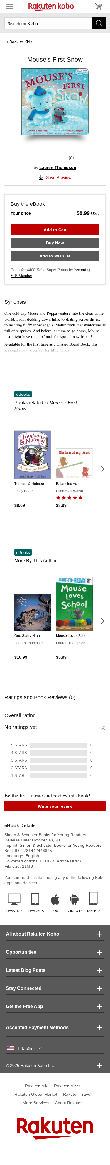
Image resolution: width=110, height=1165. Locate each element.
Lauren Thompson (57, 167)
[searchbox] (55, 23)
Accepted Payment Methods (37, 1027)
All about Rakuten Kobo (32, 933)
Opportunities (21, 952)
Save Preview (58, 177)
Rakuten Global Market (35, 1094)
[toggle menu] (9, 6)
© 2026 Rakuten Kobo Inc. (30, 1065)
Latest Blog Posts (25, 970)
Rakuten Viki (36, 1085)
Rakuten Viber (67, 1085)
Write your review (55, 806)
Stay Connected (24, 988)
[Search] (99, 23)
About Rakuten (69, 1102)
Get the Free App (24, 1006)
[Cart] (98, 6)
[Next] (102, 469)
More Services (36, 1102)
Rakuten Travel (77, 1094)
